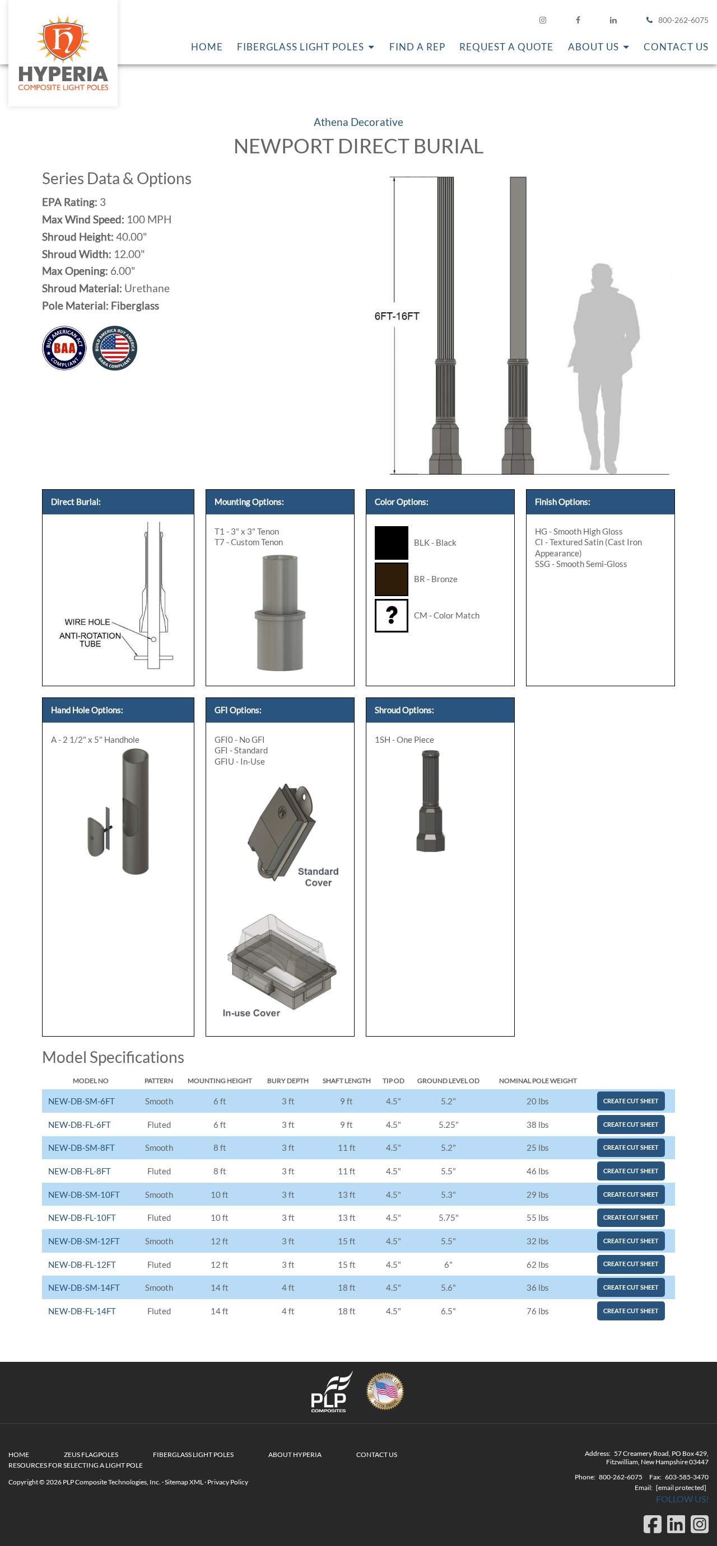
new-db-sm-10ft (84, 1194)
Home (18, 1454)
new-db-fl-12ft (82, 1264)
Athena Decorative (358, 121)
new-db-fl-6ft (79, 1124)
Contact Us (376, 1454)
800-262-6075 (683, 20)
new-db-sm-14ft (84, 1287)
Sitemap (176, 1482)
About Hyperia (295, 1454)
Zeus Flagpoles (91, 1454)
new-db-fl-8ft (79, 1171)
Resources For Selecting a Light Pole (75, 1465)
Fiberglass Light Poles (193, 1454)
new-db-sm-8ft (81, 1147)
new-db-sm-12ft (84, 1241)
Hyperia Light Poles (63, 53)
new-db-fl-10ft (82, 1217)
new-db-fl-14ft (82, 1311)
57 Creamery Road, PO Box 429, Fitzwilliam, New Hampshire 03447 (657, 1457)
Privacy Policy (227, 1482)
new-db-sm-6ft (81, 1101)
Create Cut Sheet (631, 1100)
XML (196, 1482)
